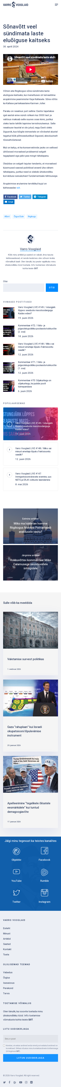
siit (18, 188)
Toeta (6, 954)
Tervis (6, 993)
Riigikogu (32, 216)
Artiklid (7, 939)
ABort (7, 216)
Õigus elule (19, 216)
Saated (7, 944)
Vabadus (7, 972)
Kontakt (7, 949)
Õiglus (6, 977)
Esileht (6, 928)
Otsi (5, 281)
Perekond (8, 988)
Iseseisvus (8, 983)
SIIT (36, 268)
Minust (6, 933)
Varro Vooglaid (30, 249)
